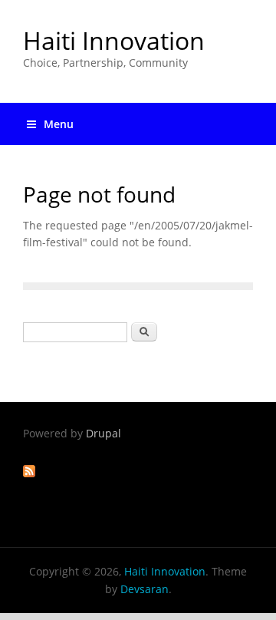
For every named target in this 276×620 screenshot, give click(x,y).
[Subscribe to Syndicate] (29, 473)
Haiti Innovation (114, 40)
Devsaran (144, 589)
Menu (59, 124)
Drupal (103, 433)
